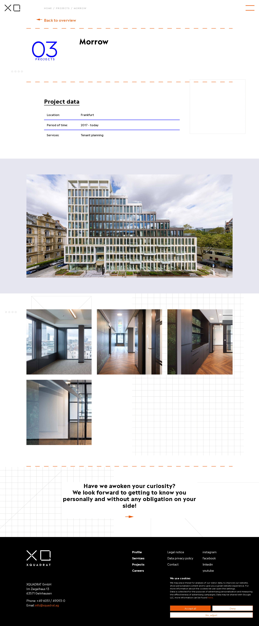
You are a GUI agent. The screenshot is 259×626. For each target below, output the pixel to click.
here (210, 597)
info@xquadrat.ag (47, 605)
